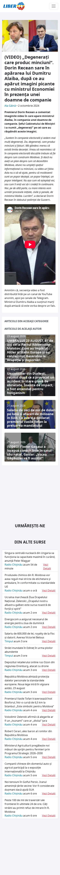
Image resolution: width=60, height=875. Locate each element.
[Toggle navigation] (53, 6)
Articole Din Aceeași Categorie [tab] (26, 321)
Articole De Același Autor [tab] (23, 329)
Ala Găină (10, 105)
